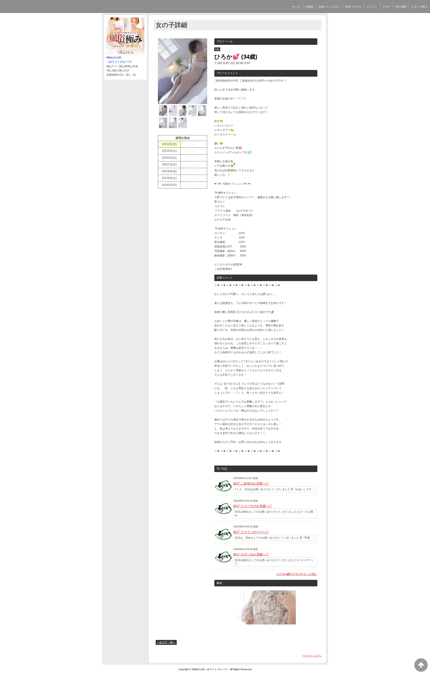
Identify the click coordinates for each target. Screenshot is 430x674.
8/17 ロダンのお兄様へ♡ (251, 554)
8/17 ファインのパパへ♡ (251, 532)
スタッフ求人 (419, 6)
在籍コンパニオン (329, 6)
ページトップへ (312, 655)
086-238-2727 (120, 70)
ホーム (296, 6)
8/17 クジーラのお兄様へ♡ (252, 506)
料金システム (353, 6)
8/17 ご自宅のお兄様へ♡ (251, 483)
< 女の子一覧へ (166, 642)
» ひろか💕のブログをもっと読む (296, 574)
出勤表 (309, 6)
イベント (371, 6)
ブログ (386, 6)
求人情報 (401, 6)
